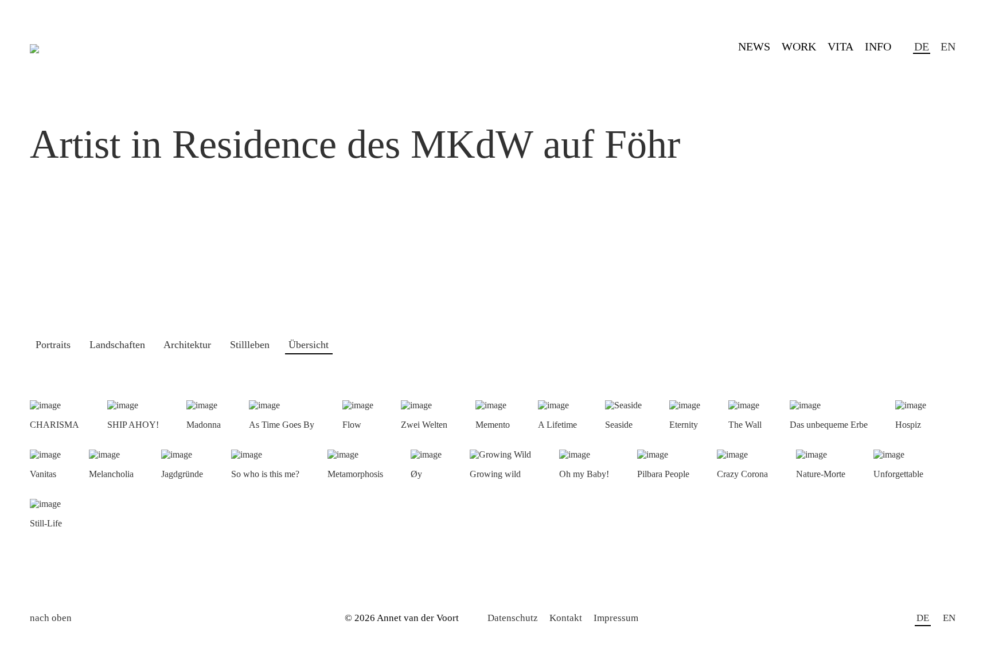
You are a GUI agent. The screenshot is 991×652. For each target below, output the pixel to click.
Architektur (187, 344)
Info (878, 46)
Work (799, 46)
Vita (840, 46)
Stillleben (250, 344)
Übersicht (308, 344)
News (754, 46)
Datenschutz (512, 617)
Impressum (616, 617)
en (948, 46)
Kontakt (565, 617)
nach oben (51, 617)
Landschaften (117, 344)
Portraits (53, 344)
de (921, 46)
